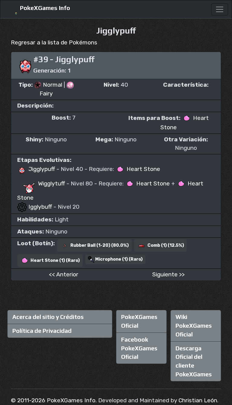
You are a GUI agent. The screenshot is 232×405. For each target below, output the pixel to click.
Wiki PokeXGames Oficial (194, 325)
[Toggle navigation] (219, 9)
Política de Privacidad (42, 330)
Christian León (198, 400)
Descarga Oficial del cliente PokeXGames (194, 361)
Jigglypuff (41, 169)
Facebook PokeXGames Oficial (139, 348)
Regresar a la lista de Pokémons (54, 42)
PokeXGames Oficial (139, 321)
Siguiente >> (168, 274)
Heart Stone (142, 169)
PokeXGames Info (44, 7)
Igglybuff (40, 206)
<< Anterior (63, 274)
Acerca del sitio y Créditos (48, 316)
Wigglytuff (51, 183)
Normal (52, 84)
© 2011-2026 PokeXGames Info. (54, 400)
